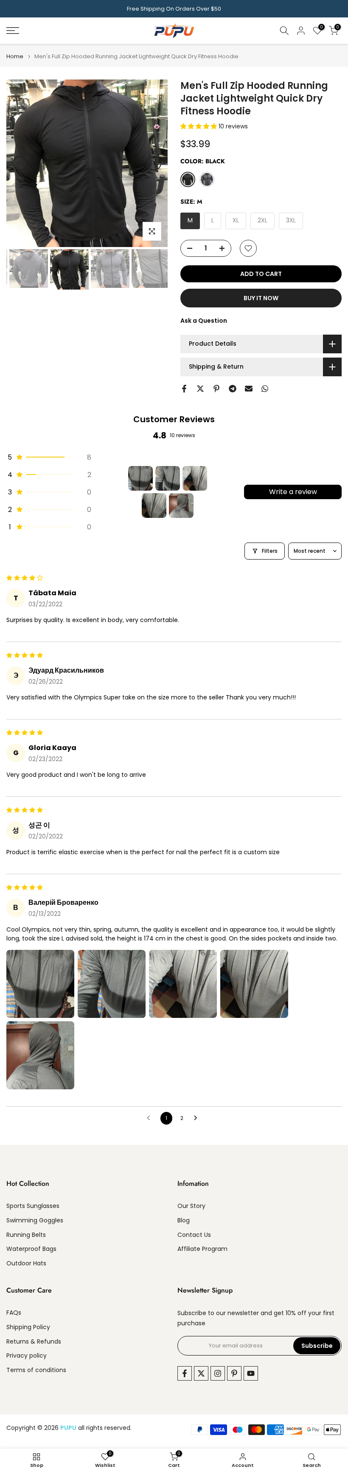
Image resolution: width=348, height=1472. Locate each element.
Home (14, 56)
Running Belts (26, 1235)
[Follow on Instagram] (217, 1373)
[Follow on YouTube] (251, 1373)
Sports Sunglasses (32, 1206)
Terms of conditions (36, 1370)
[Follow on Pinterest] (234, 1373)
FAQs (13, 1313)
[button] (199, 126)
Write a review (293, 492)
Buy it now (261, 298)
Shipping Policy (28, 1327)
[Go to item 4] (154, 505)
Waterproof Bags (31, 1249)
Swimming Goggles (34, 1220)
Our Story (191, 1206)
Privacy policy (26, 1356)
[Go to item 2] (167, 478)
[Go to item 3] (194, 478)
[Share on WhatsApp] (265, 388)
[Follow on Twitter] (201, 1373)
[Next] (154, 163)
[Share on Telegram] (232, 388)
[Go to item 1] (140, 478)
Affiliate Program (202, 1249)
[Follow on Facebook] (184, 1373)
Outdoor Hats (26, 1263)
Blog (183, 1220)
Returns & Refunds (33, 1342)
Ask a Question (203, 320)
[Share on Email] (249, 388)
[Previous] (20, 163)
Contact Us (194, 1235)
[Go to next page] (198, 1118)
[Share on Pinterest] (216, 388)
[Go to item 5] (181, 505)
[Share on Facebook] (184, 388)
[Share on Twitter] (200, 388)
